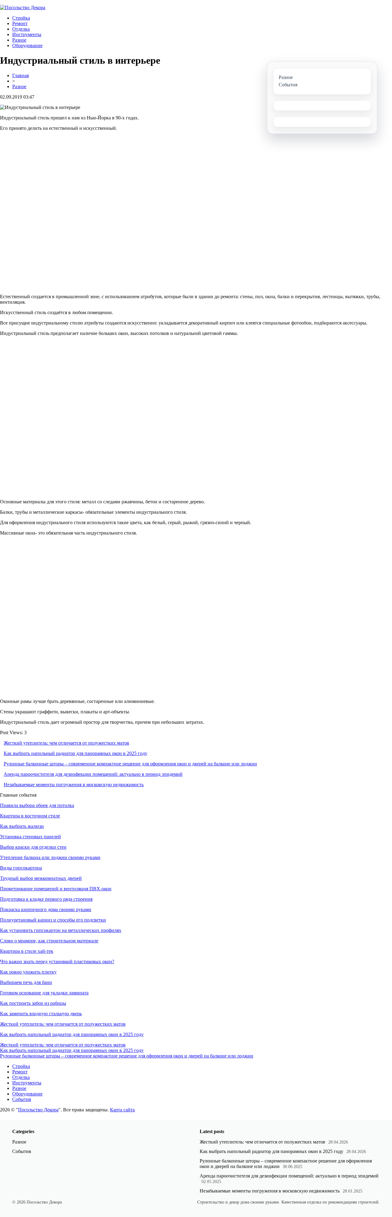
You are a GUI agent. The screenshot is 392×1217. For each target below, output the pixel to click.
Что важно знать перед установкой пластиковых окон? (57, 961)
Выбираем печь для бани (26, 982)
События (21, 1099)
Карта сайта (122, 1109)
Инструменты (26, 34)
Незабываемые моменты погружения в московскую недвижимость (74, 784)
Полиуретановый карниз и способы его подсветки (53, 919)
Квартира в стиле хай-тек (26, 951)
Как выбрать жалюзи (22, 826)
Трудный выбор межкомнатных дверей (41, 878)
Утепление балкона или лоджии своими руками (50, 857)
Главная (20, 75)
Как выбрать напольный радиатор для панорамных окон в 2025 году (75, 753)
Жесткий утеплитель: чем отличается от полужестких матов (66, 743)
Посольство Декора (38, 1109)
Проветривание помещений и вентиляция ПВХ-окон (55, 888)
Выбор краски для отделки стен (33, 847)
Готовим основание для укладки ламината (44, 992)
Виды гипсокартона (21, 867)
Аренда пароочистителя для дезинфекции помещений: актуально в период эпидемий (93, 774)
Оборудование (27, 45)
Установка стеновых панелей (30, 836)
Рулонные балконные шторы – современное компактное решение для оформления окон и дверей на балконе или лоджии (130, 763)
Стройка (21, 18)
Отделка (21, 29)
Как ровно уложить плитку (28, 972)
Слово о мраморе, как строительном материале (49, 940)
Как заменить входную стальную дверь (41, 1013)
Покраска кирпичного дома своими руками (45, 909)
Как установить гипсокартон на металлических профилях (60, 930)
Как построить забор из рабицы (33, 1003)
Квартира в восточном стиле (30, 815)
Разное (19, 40)
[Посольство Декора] (22, 7)
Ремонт (20, 23)
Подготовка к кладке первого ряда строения (46, 899)
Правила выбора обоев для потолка (37, 805)
